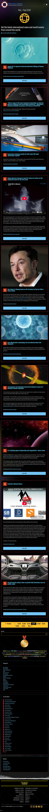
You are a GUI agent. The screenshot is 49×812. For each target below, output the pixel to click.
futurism (31, 653)
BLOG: (26, 792)
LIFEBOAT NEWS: (28, 788)
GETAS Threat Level (24, 783)
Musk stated (24, 297)
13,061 (28, 624)
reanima (5, 656)
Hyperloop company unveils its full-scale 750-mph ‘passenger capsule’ (23, 155)
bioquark (30, 651)
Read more (24, 81)
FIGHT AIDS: (18, 796)
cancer (10, 653)
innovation (17, 114)
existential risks (21, 653)
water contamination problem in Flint (17, 299)
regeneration (16, 656)
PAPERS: (26, 800)
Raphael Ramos (8, 732)
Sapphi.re (21, 806)
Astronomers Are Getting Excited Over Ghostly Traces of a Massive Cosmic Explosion (25, 388)
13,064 (43, 624)
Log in (4, 33)
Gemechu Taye (8, 712)
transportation (15, 164)
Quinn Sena (7, 705)
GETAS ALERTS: (27, 790)
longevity (36, 654)
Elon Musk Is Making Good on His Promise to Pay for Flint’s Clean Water (25, 290)
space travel (18, 234)
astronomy (5, 686)
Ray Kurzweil (6, 672)
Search (46, 634)
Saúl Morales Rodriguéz (10, 701)
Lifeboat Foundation (9, 806)
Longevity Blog (6, 763)
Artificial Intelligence (20, 651)
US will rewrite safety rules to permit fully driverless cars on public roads (26, 583)
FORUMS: (21, 802)
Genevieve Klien (9, 76)
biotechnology (40, 651)
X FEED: (17, 792)
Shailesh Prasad (9, 609)
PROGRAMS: (27, 798)
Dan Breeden (8, 706)
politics (45, 654)
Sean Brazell (8, 736)
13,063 (39, 624)
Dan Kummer (8, 719)
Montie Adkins (8, 746)
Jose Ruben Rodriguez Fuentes (12, 717)
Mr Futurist (5, 764)
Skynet (4, 676)
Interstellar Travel (14, 654)
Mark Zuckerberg (7, 678)
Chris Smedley (8, 750)
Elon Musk (14, 304)
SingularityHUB (6, 769)
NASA (40, 654)
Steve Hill (7, 738)
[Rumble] (42, 806)
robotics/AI (15, 469)
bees (4, 690)
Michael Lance (8, 743)
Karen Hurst (7, 715)
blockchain (3, 653)
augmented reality (7, 687)
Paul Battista (8, 710)
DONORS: (20, 794)
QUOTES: (26, 802)
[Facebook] (31, 806)
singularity (25, 656)
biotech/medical (21, 76)
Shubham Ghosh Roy (9, 703)
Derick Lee (7, 727)
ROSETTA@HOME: (16, 800)
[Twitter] (34, 806)
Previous (9, 624)
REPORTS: (27, 796)
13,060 (24, 624)
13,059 (19, 624)
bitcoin (13, 114)
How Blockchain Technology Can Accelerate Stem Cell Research (24, 343)
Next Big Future (6, 766)
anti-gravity (5, 682)
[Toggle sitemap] (44, 4)
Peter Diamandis (6, 670)
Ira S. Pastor (7, 748)
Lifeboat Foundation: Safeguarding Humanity (21, 4)
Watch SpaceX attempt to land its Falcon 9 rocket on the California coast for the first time (25, 179)
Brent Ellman (8, 739)
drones (14, 234)
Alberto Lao (7, 729)
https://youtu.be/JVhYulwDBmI (11, 110)
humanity (46, 653)
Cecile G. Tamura (9, 724)
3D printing (5, 667)
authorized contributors (11, 33)
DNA (4, 671)
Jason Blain (7, 745)
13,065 (17, 626)
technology (36, 656)
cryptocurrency (13, 653)
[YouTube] (39, 806)
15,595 (23, 626)
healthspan (42, 653)
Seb (6, 741)
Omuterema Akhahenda (10, 720)
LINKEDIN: (16, 790)
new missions (10, 456)
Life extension (26, 654)
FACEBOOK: (16, 788)
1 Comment (24, 609)
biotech (35, 651)
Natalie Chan (8, 734)
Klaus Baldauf (9, 114)
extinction (25, 653)
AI (6, 651)
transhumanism (42, 656)
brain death (7, 653)
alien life (5, 680)
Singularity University (8, 675)
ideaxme (4, 654)
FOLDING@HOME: (16, 798)
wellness (24, 658)
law (13, 409)
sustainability (31, 656)
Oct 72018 (5, 67)
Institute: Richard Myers (14, 484)
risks (22, 656)
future (28, 653)
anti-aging (14, 651)
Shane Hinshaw (8, 731)
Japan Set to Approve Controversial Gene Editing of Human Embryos (25, 67)
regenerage (10, 656)
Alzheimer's (9, 651)
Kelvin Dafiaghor (8, 713)
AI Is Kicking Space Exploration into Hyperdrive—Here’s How (26, 450)
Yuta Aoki (7, 726)
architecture (5, 683)
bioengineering (15, 76)
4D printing (5, 668)
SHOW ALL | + (5, 752)
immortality (8, 654)
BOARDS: (26, 794)
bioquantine (25, 651)
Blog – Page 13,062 (24, 10)
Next (29, 626)
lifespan (32, 654)
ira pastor (19, 654)
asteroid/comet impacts (8, 684)
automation (5, 688)
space (15, 409)
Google (34, 653)
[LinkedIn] (36, 806)
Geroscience (5, 761)
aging (4, 651)
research (21, 656)
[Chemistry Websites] (24, 642)
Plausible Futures (7, 768)
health (37, 653)
